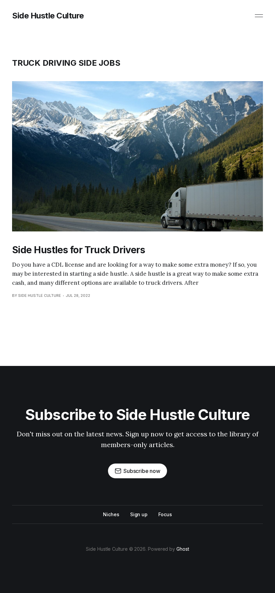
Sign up (139, 514)
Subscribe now (141, 471)
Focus (165, 514)
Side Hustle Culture (48, 16)
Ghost (182, 549)
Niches (111, 514)
